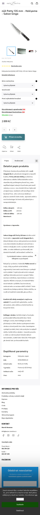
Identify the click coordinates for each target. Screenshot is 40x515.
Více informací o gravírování (13, 109)
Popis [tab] (6, 160)
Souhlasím (20, 504)
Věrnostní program (8, 415)
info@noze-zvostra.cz (9, 431)
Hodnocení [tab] (19, 160)
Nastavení (20, 499)
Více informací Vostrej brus (13, 112)
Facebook (3, 435)
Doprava (4, 399)
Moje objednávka (7, 418)
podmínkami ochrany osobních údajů (20, 476)
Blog (3, 402)
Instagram (8, 435)
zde (36, 495)
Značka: (7, 62)
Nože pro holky (23, 364)
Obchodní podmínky (8, 393)
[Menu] (3, 3)
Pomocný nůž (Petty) (25, 368)
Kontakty (5, 412)
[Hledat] (32, 3)
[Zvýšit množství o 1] (14, 129)
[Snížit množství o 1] (4, 129)
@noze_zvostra (18, 435)
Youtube (13, 435)
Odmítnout (20, 510)
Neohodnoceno (16, 66)
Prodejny (5, 409)
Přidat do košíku (15, 137)
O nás (3, 405)
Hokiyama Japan (23, 356)
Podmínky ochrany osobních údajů (13, 396)
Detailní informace (8, 75)
